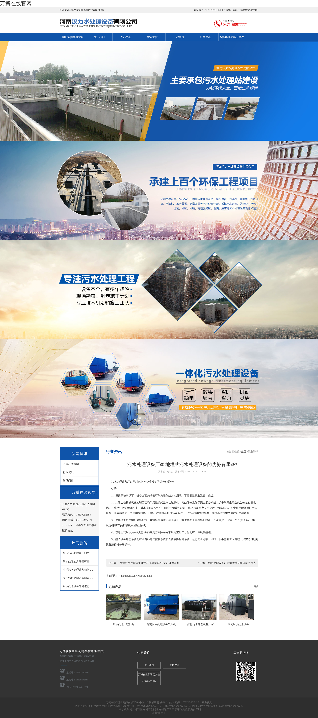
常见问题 (68, 480)
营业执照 (207, 702)
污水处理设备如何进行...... (78, 586)
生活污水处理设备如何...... (78, 569)
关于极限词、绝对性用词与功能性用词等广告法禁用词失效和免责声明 (160, 709)
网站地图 (198, 10)
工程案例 (179, 37)
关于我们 (99, 37)
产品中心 (126, 37)
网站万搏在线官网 (72, 37)
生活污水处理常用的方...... (78, 553)
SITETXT (210, 10)
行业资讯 (68, 472)
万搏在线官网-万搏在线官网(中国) (240, 10)
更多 (256, 586)
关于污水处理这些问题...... (78, 578)
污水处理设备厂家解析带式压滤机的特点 (232, 562)
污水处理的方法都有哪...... (78, 561)
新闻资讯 (205, 37)
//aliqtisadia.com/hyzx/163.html (135, 575)
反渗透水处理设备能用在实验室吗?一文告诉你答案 (149, 562)
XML (219, 10)
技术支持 (152, 37)
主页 (243, 451)
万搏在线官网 (16, 3)
